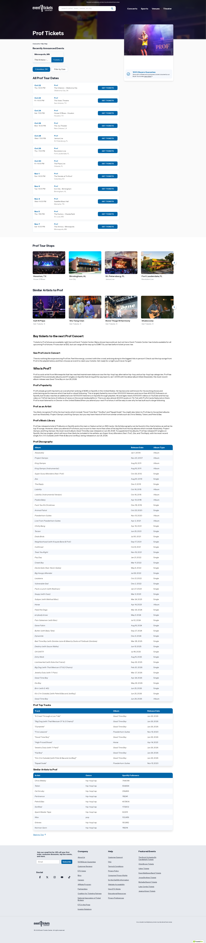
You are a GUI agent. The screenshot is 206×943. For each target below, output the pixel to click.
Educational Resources (117, 893)
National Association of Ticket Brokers (89, 899)
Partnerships (82, 889)
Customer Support (115, 857)
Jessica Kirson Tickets (147, 891)
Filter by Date (59, 69)
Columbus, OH (41, 69)
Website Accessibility (116, 884)
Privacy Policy (113, 871)
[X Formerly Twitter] (47, 877)
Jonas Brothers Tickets (147, 877)
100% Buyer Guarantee (87, 862)
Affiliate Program (84, 884)
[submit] (112, 8)
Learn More (147, 76)
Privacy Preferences (116, 898)
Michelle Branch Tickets (148, 882)
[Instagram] (54, 877)
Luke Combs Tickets (146, 887)
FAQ (109, 862)
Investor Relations (84, 909)
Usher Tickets (144, 868)
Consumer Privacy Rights (117, 875)
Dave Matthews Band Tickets (150, 873)
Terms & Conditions (115, 866)
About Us (81, 857)
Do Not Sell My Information (118, 880)
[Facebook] (40, 877)
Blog (79, 875)
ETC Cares (82, 871)
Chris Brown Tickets (146, 864)
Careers (81, 880)
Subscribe (67, 862)
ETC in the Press (84, 905)
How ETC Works (114, 889)
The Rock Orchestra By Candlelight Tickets (147, 858)
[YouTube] (62, 877)
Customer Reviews (85, 866)
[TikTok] (69, 877)
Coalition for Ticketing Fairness (89, 893)
